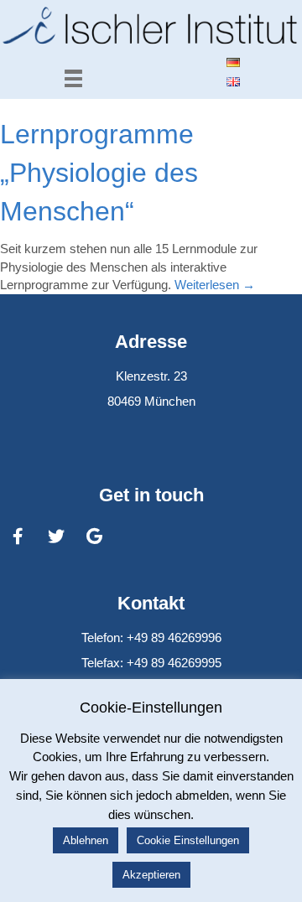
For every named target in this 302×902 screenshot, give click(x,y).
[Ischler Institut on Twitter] (56, 537)
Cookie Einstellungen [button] (188, 840)
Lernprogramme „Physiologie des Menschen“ (99, 172)
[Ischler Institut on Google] (95, 537)
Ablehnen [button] (85, 840)
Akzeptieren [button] (151, 874)
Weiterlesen (214, 284)
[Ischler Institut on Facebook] (17, 537)
